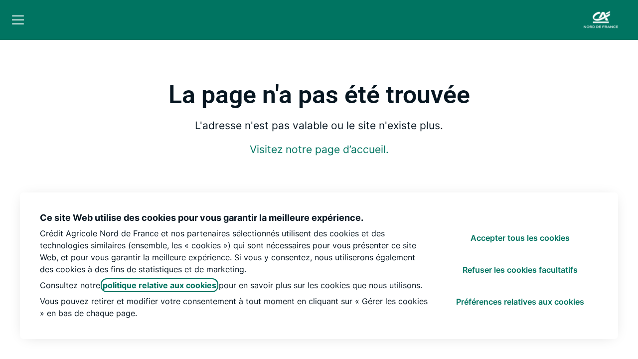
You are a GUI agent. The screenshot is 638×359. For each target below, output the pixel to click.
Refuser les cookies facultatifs (520, 270)
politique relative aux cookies (159, 285)
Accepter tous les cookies (520, 238)
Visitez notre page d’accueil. (319, 149)
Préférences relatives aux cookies (520, 302)
